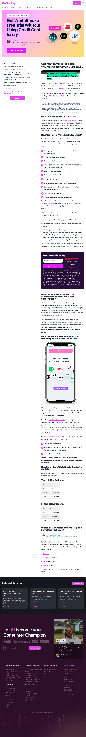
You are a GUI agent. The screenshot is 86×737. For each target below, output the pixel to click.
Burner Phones (10, 669)
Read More (6, 606)
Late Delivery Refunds (31, 673)
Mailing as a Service (68, 671)
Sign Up (77, 3)
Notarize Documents (69, 681)
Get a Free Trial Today (16, 51)
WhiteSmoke (58, 88)
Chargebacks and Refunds (32, 679)
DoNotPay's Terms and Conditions (72, 270)
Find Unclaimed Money (31, 693)
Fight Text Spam (10, 690)
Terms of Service (10, 700)
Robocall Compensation (12, 692)
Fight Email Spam (10, 688)
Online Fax (66, 674)
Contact (8, 706)
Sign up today (35, 648)
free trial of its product (69, 120)
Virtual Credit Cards (11, 675)
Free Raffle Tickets (30, 691)
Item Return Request (30, 675)
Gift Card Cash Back (30, 689)
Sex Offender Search (69, 697)
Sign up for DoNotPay (53, 266)
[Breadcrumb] (2, 7)
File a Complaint (48, 674)
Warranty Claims (10, 681)
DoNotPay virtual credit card (51, 437)
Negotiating (46, 558)
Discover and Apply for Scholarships (31, 700)
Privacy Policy (46, 272)
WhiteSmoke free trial (56, 96)
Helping (45, 565)
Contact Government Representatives (69, 690)
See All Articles (78, 583)
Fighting (45, 561)
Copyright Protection (50, 671)
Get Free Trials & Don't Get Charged (18, 15)
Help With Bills (29, 695)
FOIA (64, 683)
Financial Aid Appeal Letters (32, 703)
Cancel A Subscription (31, 677)
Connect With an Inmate (70, 669)
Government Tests (68, 679)
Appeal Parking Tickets (50, 669)
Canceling (46, 554)
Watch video (60, 640)
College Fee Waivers (30, 697)
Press (7, 704)
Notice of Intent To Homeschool (72, 695)
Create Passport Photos (70, 692)
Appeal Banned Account (31, 681)
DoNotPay (9, 3)
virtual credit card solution (57, 420)
